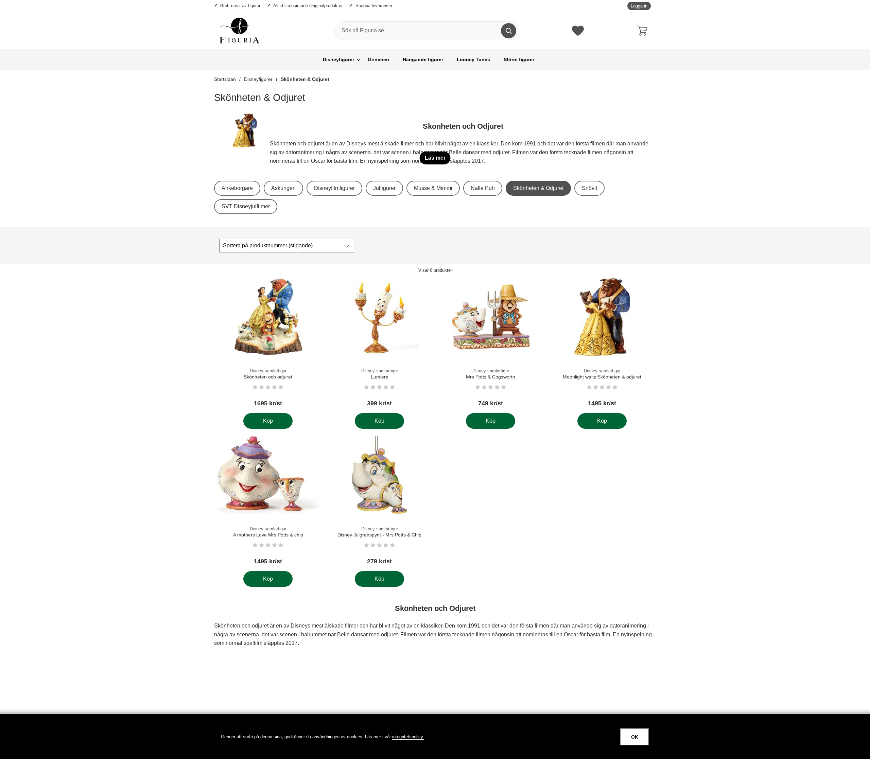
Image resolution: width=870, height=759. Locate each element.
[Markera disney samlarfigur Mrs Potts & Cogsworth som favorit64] (533, 287)
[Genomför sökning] (508, 30)
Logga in (639, 5)
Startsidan (225, 79)
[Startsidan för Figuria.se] (240, 30)
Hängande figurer (423, 59)
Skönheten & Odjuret (305, 79)
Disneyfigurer (338, 59)
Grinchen (378, 59)
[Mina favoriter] (578, 31)
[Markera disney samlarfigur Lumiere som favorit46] (421, 287)
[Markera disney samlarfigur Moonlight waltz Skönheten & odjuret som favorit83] (644, 287)
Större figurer (519, 59)
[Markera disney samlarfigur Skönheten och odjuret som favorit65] (310, 287)
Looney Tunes (473, 59)
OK (634, 737)
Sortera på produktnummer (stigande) (268, 245)
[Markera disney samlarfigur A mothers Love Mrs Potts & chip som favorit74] (310, 445)
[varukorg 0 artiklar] (644, 30)
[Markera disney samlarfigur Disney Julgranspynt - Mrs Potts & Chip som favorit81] (421, 445)
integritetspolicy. (408, 736)
